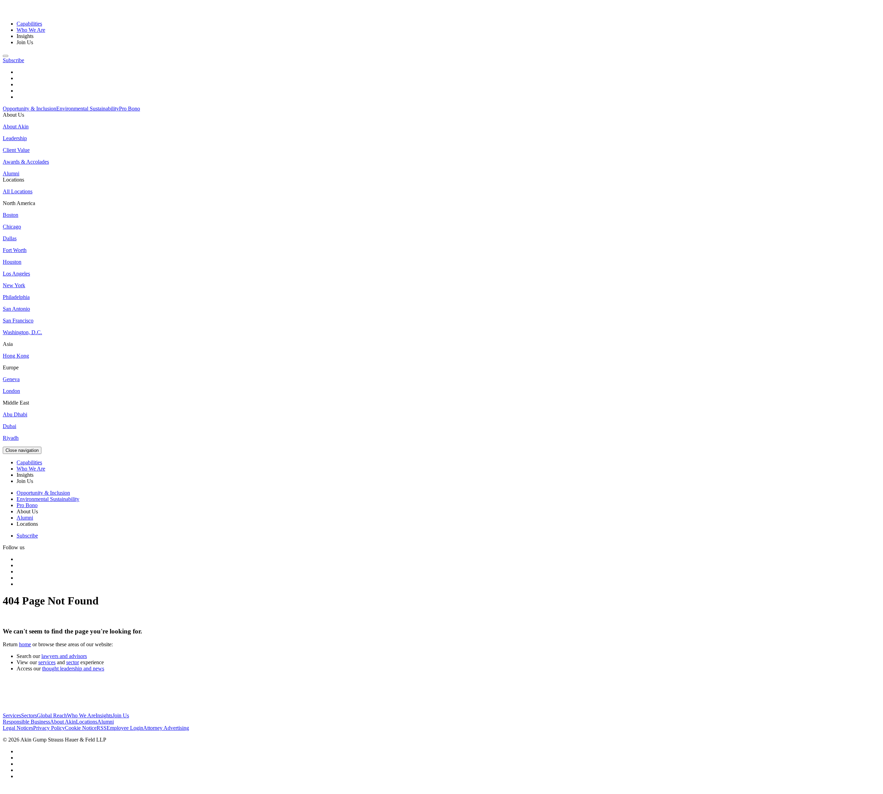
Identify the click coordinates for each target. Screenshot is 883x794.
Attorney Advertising (166, 728)
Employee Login (125, 728)
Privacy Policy (49, 728)
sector (72, 662)
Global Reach (52, 715)
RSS (102, 728)
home (25, 644)
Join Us (120, 715)
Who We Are (31, 30)
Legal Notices (18, 728)
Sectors (29, 715)
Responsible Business (26, 722)
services (47, 662)
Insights (104, 715)
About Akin (63, 722)
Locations (86, 722)
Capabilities (29, 24)
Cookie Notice (81, 728)
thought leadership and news (73, 668)
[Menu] (5, 56)
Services (12, 715)
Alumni (105, 722)
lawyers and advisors (64, 656)
